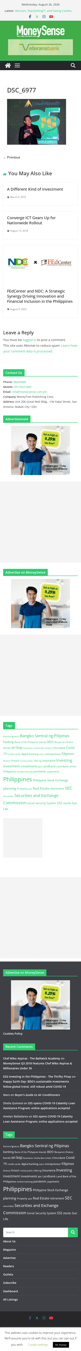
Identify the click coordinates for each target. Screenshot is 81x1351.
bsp (19, 747)
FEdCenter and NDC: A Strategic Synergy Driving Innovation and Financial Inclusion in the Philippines (40, 296)
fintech (15, 760)
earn (41, 754)
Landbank (48, 766)
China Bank (58, 748)
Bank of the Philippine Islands (30, 742)
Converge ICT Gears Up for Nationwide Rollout (31, 220)
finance (6, 760)
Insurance (48, 760)
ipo (40, 766)
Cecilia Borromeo (42, 748)
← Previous (11, 157)
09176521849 (22, 387)
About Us (9, 1241)
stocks (67, 803)
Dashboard (10, 1291)
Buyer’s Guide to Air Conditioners (37, 1095)
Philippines (17, 779)
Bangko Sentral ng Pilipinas (44, 735)
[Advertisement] (40, 522)
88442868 (19, 382)
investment (11, 766)
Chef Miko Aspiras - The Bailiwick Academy (31, 1058)
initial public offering (30, 760)
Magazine (9, 1249)
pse (30, 788)
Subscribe (9, 1283)
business (28, 748)
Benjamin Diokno (63, 742)
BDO (50, 742)
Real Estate (41, 788)
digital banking (29, 754)
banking (8, 742)
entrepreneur (53, 754)
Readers (8, 1266)
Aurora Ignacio (11, 736)
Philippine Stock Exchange (50, 780)
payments (53, 771)
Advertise (9, 1258)
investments (29, 766)
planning (9, 788)
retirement (57, 788)
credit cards (13, 754)
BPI (13, 748)
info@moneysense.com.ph (29, 392)
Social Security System (41, 803)
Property (22, 788)
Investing (64, 760)
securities (8, 796)
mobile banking (25, 771)
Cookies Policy (13, 1033)
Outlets (8, 1274)
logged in (29, 340)
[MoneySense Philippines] (8, 65)
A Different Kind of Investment (35, 189)
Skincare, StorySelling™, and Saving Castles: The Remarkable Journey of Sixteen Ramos (43, 13)
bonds (7, 748)
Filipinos (68, 753)
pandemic (40, 771)
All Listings (10, 1299)
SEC (68, 788)
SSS (59, 803)
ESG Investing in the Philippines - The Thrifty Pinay (37, 1076)
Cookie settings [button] (38, 1344)
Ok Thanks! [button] (61, 1344)
